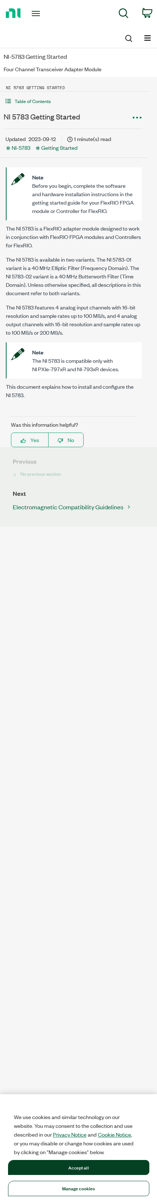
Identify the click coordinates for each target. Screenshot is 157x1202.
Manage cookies (78, 1188)
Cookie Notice (114, 1134)
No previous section (40, 473)
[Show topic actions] (137, 117)
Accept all (78, 1167)
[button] (74, 101)
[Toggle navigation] (38, 13)
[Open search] (128, 37)
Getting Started (59, 147)
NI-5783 (21, 147)
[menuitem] (123, 14)
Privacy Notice (70, 1134)
